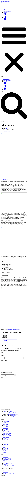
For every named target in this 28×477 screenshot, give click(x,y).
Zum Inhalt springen (5, 1)
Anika (4, 411)
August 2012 (6, 421)
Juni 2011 (5, 439)
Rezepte (5, 12)
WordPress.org (6, 460)
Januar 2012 (6, 430)
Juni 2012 (5, 424)
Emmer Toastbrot (13, 412)
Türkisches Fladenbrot (13, 414)
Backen (5, 445)
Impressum (5, 464)
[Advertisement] (14, 393)
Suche (2, 91)
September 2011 (7, 435)
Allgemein (5, 444)
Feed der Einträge (7, 458)
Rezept (18, 329)
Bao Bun (10, 411)
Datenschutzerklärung (8, 463)
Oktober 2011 (6, 434)
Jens (4, 339)
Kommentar (4, 360)
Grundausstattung (7, 11)
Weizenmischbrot (15, 415)
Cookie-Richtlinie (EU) (8, 465)
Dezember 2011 (7, 431)
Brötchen (5, 448)
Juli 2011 (5, 438)
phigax (7, 128)
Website (2, 358)
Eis (11, 329)
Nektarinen (14, 329)
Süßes (4, 452)
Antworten (5, 340)
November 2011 (7, 433)
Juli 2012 (5, 422)
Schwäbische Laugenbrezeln (14, 416)
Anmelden (5, 457)
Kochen (5, 450)
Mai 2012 (5, 425)
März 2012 (5, 428)
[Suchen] (15, 375)
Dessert (8, 329)
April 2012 (5, 426)
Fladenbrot (5, 449)
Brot (4, 447)
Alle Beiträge (6, 9)
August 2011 (6, 437)
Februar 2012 (6, 429)
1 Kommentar (6, 131)
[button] (14, 49)
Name (2, 352)
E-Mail (2, 355)
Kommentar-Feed (7, 459)
